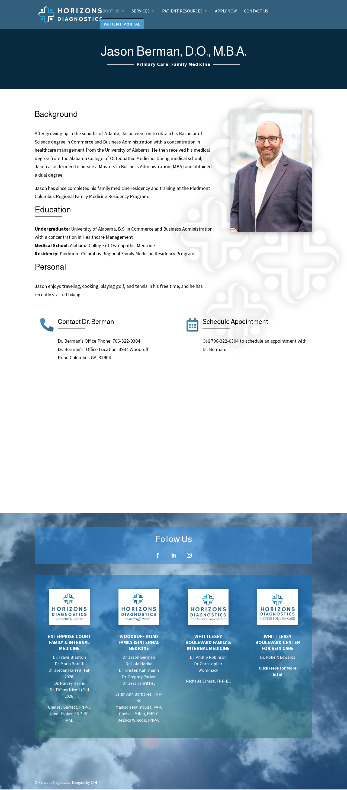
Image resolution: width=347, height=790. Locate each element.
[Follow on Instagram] (189, 555)
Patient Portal (122, 24)
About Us (109, 11)
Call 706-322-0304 (221, 341)
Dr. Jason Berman (139, 657)
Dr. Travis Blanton (69, 657)
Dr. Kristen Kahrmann (139, 670)
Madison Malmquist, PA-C (138, 707)
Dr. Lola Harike (139, 663)
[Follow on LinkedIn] (173, 555)
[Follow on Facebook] (158, 555)
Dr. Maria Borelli (69, 663)
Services (141, 11)
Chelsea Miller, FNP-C (139, 713)
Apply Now (226, 11)
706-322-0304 (125, 341)
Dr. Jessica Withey (139, 683)
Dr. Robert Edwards (277, 657)
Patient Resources (182, 11)
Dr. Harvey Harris (69, 683)
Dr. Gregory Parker (139, 676)
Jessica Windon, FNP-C (139, 720)
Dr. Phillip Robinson (208, 657)
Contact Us (256, 11)
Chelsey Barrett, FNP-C (69, 707)
